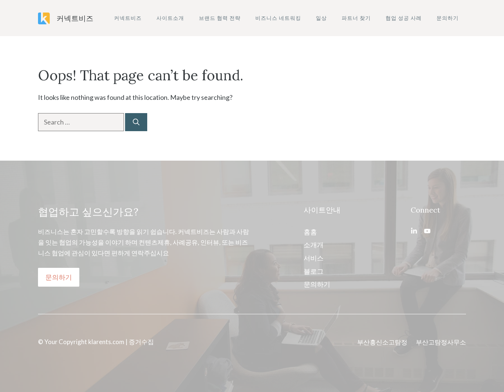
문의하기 (447, 18)
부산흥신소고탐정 (382, 342)
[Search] (136, 122)
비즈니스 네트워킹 (278, 18)
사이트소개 (170, 18)
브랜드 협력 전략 (220, 18)
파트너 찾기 (356, 18)
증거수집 (141, 342)
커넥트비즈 (74, 18)
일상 (321, 18)
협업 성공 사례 (404, 18)
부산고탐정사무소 (441, 342)
